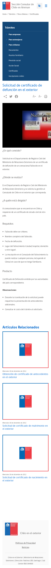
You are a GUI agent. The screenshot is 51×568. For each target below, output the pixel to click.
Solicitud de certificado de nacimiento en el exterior (24, 479)
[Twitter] (11, 96)
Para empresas (15, 34)
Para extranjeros (15, 39)
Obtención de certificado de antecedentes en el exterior (25, 375)
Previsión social (15, 60)
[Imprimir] (46, 96)
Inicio (4, 14)
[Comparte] (5, 96)
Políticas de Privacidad (25, 543)
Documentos (14, 50)
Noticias (25, 547)
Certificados (34, 14)
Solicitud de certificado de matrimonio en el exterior (25, 427)
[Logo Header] (6, 6)
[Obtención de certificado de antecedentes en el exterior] (25, 349)
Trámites (12, 14)
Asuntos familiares (16, 55)
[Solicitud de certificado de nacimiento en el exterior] (25, 453)
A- (40, 96)
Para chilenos (22, 14)
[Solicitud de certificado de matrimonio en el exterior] (25, 401)
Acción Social (14, 65)
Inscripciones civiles (16, 76)
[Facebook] (16, 96)
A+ (34, 96)
